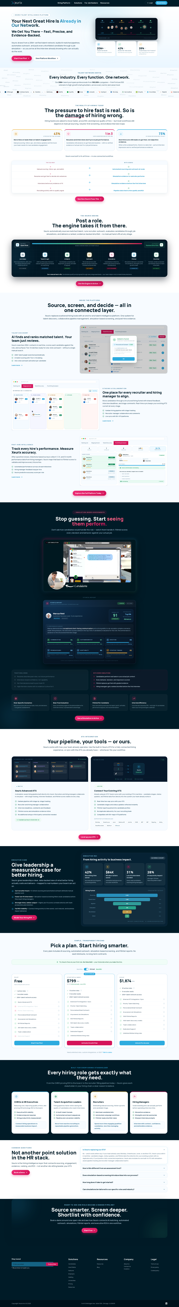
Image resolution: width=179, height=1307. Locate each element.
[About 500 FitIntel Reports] (111, 1018)
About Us (126, 1264)
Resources (104, 3)
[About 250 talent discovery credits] (58, 1027)
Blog (98, 1267)
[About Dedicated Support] (58, 1036)
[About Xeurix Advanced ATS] (58, 1002)
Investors (126, 1269)
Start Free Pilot (37, 1043)
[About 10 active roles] (81, 990)
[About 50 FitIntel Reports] (58, 1023)
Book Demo (161, 3)
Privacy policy (155, 1267)
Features (71, 1270)
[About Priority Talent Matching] (58, 1010)
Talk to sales (107, 1052)
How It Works (72, 1267)
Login (151, 3)
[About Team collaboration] (58, 1032)
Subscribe (52, 1264)
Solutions (78, 3)
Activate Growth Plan (90, 1043)
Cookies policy (155, 1270)
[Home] (17, 3)
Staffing (70, 1277)
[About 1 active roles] (27, 991)
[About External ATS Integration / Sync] (58, 1006)
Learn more (16, 365)
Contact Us (127, 1266)
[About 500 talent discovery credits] (111, 1023)
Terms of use (154, 1264)
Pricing (70, 1284)
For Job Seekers (91, 3)
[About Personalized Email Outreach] (58, 1015)
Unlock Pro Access (142, 1043)
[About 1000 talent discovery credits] (164, 1020)
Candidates (72, 1264)
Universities (71, 1280)
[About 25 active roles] (134, 988)
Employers (71, 1274)
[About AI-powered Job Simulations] (58, 1019)
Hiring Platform (64, 3)
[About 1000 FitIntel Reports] (164, 1016)
